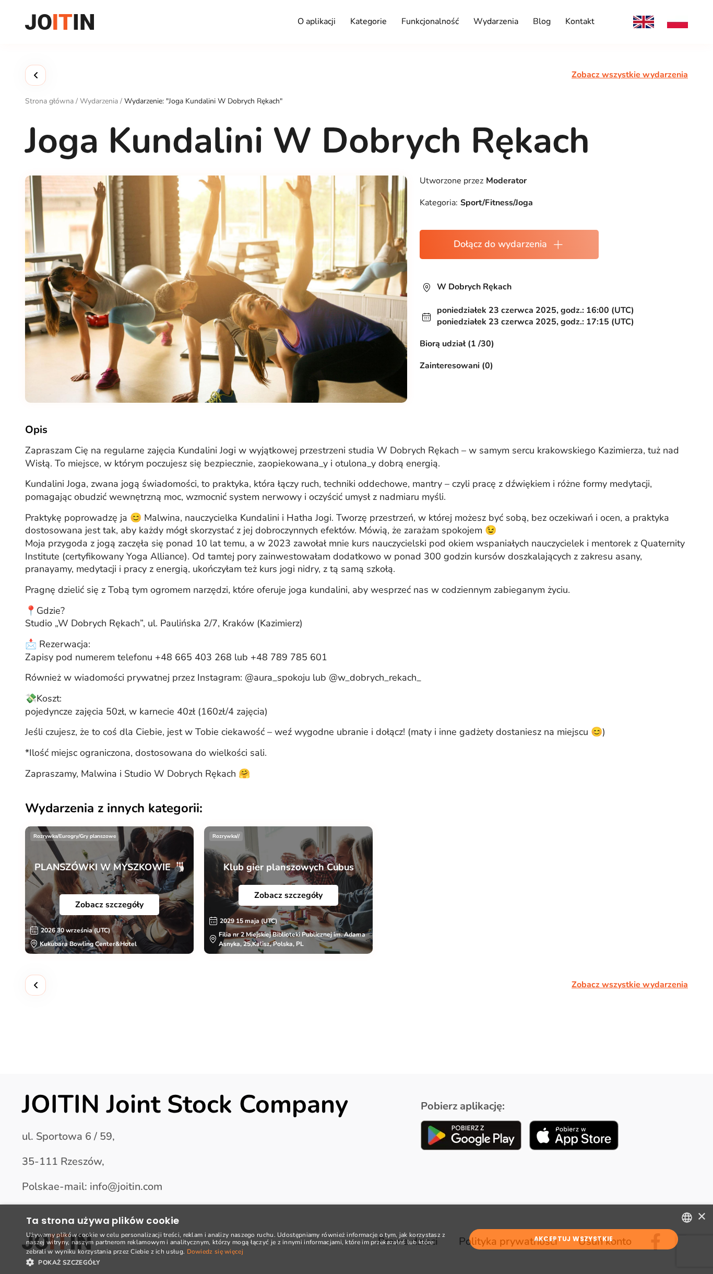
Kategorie (368, 21)
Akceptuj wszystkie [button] (573, 1238)
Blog (542, 21)
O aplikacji (317, 21)
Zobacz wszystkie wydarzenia (630, 74)
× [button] (701, 1217)
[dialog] (356, 1239)
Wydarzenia (495, 21)
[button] (239, 1261)
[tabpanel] (109, 890)
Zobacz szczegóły (109, 904)
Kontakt (580, 21)
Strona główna (49, 101)
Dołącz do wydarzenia (500, 244)
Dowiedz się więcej (215, 1251)
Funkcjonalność (430, 21)
